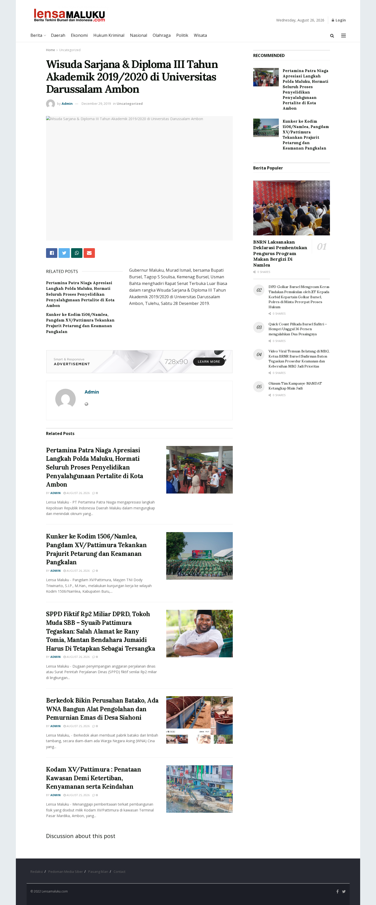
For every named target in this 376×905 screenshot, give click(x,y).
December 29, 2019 (96, 103)
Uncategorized (70, 50)
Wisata (200, 35)
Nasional (138, 35)
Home (50, 50)
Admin (67, 103)
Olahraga (162, 35)
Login (340, 20)
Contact (119, 871)
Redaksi (36, 871)
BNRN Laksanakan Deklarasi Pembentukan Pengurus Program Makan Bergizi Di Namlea (280, 253)
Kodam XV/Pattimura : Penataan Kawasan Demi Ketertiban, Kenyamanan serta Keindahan (93, 778)
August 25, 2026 (78, 726)
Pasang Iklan (98, 871)
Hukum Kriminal (108, 35)
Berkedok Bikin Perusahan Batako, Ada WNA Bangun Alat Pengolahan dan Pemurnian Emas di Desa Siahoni (102, 708)
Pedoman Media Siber (65, 871)
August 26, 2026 (78, 493)
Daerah (58, 35)
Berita (36, 35)
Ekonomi (79, 35)
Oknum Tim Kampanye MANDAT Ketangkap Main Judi (295, 386)
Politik (182, 35)
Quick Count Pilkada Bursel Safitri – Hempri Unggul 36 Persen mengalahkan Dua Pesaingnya (298, 329)
